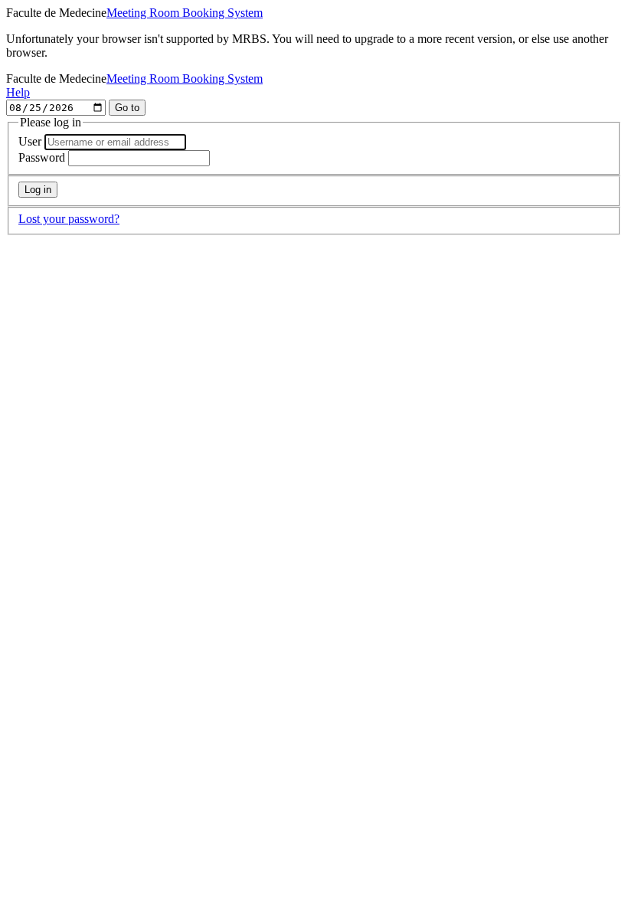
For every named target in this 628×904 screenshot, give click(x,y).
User (29, 141)
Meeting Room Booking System (184, 12)
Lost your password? (68, 218)
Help (18, 92)
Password (41, 157)
